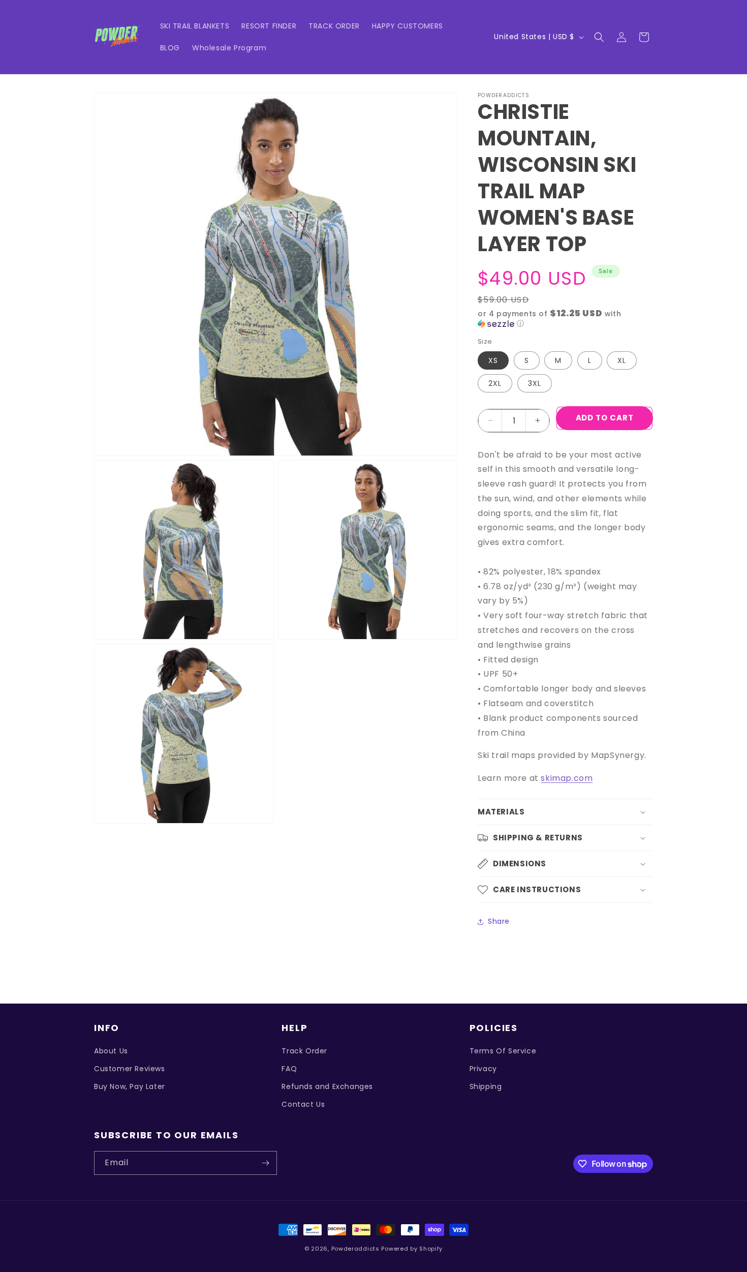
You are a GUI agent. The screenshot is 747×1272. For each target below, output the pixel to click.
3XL (534, 383)
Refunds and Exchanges (327, 1086)
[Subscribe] (265, 1163)
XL (621, 360)
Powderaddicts (355, 1249)
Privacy (483, 1069)
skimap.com (567, 778)
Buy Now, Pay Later (129, 1086)
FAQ (289, 1069)
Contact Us (303, 1104)
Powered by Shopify (412, 1249)
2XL (495, 383)
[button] (599, 37)
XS (493, 360)
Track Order (304, 1051)
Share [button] (499, 921)
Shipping (486, 1086)
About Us (111, 1051)
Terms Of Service (503, 1051)
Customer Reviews (129, 1069)
